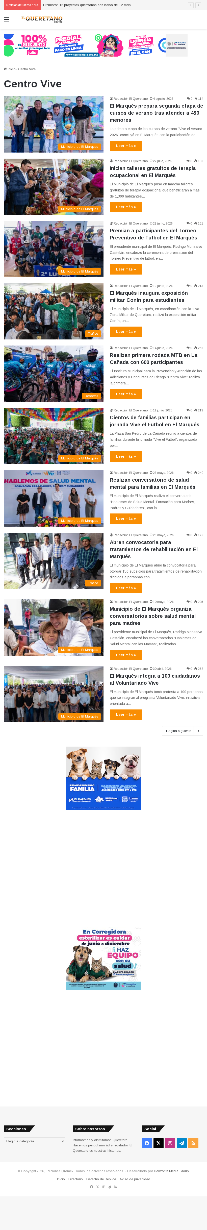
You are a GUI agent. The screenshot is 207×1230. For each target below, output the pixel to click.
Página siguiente (178, 731)
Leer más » (126, 146)
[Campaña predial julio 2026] (96, 45)
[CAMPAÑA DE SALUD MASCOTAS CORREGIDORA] (103, 989)
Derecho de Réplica (101, 1179)
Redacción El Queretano (131, 99)
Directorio (75, 1179)
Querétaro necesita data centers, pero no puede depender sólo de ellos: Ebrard (102, 5)
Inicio (11, 69)
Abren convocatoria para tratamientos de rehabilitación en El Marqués (154, 549)
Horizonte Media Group (171, 1171)
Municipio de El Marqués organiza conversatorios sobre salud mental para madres (153, 616)
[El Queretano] (42, 19)
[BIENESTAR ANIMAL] (103, 808)
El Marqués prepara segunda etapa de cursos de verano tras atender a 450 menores (156, 113)
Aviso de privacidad (135, 1179)
